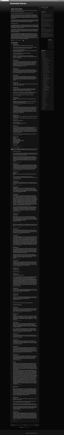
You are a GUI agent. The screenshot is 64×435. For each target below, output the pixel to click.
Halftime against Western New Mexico (47, 79)
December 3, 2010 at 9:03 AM (17, 332)
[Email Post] (23, 40)
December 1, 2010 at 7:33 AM (17, 73)
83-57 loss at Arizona (46, 72)
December (45, 58)
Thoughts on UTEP (46, 68)
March (44, 103)
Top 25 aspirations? (46, 77)
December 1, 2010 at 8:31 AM (17, 104)
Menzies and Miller (46, 74)
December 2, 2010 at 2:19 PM (17, 292)
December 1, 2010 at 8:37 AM (17, 113)
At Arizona (44, 73)
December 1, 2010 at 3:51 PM (17, 192)
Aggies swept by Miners (44, 33)
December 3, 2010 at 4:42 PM (17, 360)
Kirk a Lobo (43, 18)
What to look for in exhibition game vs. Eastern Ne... (46, 89)
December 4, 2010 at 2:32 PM (17, 419)
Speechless (43, 28)
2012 (43, 54)
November (45, 59)
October (44, 94)
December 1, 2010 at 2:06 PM (17, 185)
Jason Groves (15, 147)
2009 (43, 107)
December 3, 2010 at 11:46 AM (17, 344)
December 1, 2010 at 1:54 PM (17, 179)
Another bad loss (45, 69)
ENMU (44, 91)
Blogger (37, 433)
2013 (43, 53)
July (44, 98)
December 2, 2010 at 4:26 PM (17, 305)
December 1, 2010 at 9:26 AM (17, 124)
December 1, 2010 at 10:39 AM (17, 135)
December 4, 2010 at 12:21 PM (17, 395)
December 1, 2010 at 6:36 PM (17, 245)
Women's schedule (46, 63)
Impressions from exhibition (45, 84)
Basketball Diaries (18, 3)
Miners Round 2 (45, 65)
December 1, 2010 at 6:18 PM (17, 227)
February (44, 104)
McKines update (45, 64)
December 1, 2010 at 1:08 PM (17, 170)
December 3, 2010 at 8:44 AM (17, 320)
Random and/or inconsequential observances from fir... (46, 87)
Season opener (45, 80)
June (44, 99)
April (44, 102)
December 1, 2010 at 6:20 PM (17, 233)
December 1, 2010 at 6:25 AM (17, 58)
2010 (43, 57)
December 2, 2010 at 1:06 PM (17, 286)
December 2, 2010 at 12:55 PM (17, 272)
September (45, 95)
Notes (42, 13)
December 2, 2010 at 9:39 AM (17, 266)
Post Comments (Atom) (26, 427)
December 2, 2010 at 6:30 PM (17, 312)
